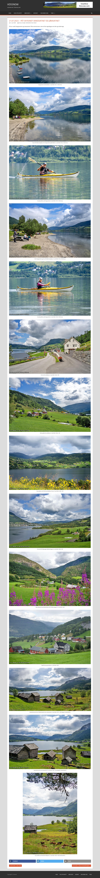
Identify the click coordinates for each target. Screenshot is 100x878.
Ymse (52, 13)
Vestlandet (28, 22)
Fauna (20, 22)
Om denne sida (44, 13)
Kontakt (35, 13)
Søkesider (27, 13)
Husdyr (23, 22)
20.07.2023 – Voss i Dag (15, 866)
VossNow (13, 4)
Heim (10, 13)
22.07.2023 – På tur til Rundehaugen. (81, 866)
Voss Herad (33, 22)
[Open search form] (91, 13)
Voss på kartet (18, 13)
